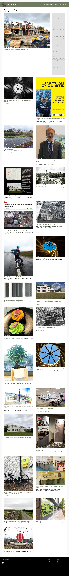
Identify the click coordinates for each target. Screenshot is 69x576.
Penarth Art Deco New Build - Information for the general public (17, 195)
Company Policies (60, 564)
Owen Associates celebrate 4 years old (12, 337)
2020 (54, 56)
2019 (54, 65)
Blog (60, 4)
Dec (58, 25)
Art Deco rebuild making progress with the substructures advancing (18, 437)
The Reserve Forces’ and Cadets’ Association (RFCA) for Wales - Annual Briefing (50, 449)
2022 (54, 40)
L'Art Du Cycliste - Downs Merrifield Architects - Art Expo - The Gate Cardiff (50, 119)
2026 (54, 16)
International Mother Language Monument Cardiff (15, 550)
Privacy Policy (12, 573)
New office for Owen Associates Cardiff (12, 382)
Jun (57, 29)
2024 (54, 27)
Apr (63, 51)
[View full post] (27, 30)
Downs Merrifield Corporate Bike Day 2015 (13, 276)
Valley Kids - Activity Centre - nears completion (46, 258)
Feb (57, 36)
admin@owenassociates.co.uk (55, 0)
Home (43, 4)
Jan (54, 29)
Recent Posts (55, 14)
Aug (57, 22)
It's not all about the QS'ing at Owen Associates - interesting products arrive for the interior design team (17, 299)
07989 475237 (64, 0)
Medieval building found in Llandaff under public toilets (16, 230)
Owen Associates (12, 4)
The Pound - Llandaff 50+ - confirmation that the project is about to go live (18, 406)
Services (55, 4)
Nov (63, 22)
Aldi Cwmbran (39, 521)
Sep (63, 29)
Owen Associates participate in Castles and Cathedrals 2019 (17, 521)
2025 (54, 20)
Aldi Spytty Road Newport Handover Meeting (45, 224)
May (60, 36)
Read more (39, 51)
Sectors (51, 4)
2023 (54, 34)
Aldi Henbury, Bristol (8, 149)
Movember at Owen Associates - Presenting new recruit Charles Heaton (49, 160)
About (47, 4)
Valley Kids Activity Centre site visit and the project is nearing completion (17, 101)
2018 (54, 71)
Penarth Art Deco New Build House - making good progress (16, 49)
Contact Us (64, 4)
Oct (60, 22)
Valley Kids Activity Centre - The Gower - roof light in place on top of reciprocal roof (50, 368)
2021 (54, 49)
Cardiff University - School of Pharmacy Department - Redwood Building (49, 487)
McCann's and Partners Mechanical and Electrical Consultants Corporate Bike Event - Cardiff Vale (17, 493)
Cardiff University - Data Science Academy (45, 408)
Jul (53, 22)
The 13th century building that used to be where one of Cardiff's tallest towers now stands (49, 185)
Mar (58, 18)
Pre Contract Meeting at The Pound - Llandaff (46, 327)
